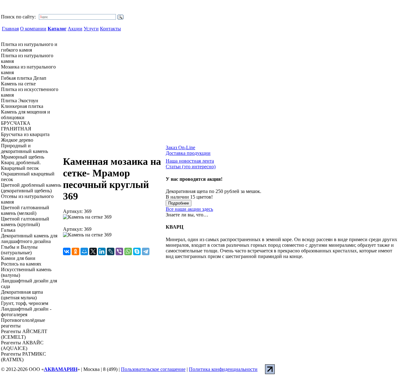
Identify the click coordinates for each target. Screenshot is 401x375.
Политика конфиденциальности (223, 369)
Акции (75, 28)
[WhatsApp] (128, 251)
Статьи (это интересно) (191, 166)
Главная (10, 28)
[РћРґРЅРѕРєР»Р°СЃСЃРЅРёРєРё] (75, 251)
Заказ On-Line (180, 147)
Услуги (91, 28)
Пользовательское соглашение (153, 369)
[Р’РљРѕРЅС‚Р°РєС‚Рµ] (66, 251)
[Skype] (137, 251)
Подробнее (178, 203)
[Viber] (119, 251)
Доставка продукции (188, 153)
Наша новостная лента (190, 161)
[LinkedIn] (102, 251)
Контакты (110, 28)
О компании (33, 28)
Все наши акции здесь (189, 209)
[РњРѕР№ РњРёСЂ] (84, 251)
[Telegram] (145, 251)
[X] (93, 251)
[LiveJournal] (110, 251)
